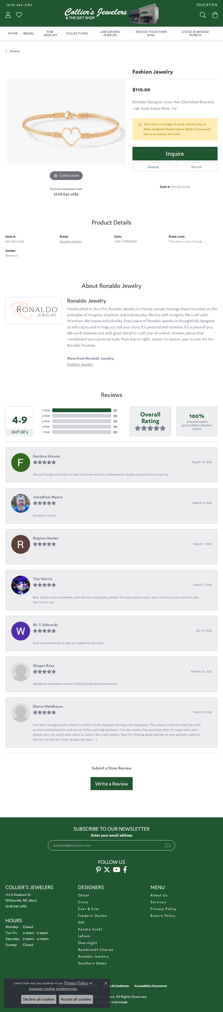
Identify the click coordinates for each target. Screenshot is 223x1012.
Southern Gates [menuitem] (92, 963)
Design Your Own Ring (151, 33)
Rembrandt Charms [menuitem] (96, 949)
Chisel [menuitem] (83, 895)
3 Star (46, 421)
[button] (207, 5)
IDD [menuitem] (81, 922)
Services (158, 902)
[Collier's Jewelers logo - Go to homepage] (111, 15)
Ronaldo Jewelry (71, 241)
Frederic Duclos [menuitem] (92, 915)
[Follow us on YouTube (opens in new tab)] (116, 870)
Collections (77, 33)
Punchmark (120, 1002)
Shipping (153, 167)
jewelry (14, 51)
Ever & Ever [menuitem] (89, 909)
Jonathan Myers (48, 496)
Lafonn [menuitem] (84, 936)
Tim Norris (42, 578)
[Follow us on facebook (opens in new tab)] (125, 870)
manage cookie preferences (53, 988)
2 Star (46, 427)
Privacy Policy (163, 909)
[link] (18, 5)
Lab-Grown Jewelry (110, 33)
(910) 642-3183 (66, 194)
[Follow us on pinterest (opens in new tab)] (98, 870)
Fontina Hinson (46, 456)
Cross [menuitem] (83, 902)
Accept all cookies (76, 999)
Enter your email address (111, 835)
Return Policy (163, 915)
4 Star (46, 416)
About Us (159, 895)
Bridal (28, 33)
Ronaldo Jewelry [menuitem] (93, 956)
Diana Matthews (48, 706)
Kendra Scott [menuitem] (90, 929)
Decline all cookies (39, 999)
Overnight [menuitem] (87, 942)
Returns (196, 167)
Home (13, 33)
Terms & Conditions (116, 986)
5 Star (46, 410)
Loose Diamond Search (195, 33)
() (115, 410)
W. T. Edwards (45, 624)
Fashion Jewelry (80, 364)
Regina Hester (45, 538)
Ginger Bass (43, 665)
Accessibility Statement (150, 986)
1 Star (46, 432)
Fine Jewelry (50, 33)
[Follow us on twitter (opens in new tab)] (107, 870)
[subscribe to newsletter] (168, 845)
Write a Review (111, 783)
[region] (66, 121)
